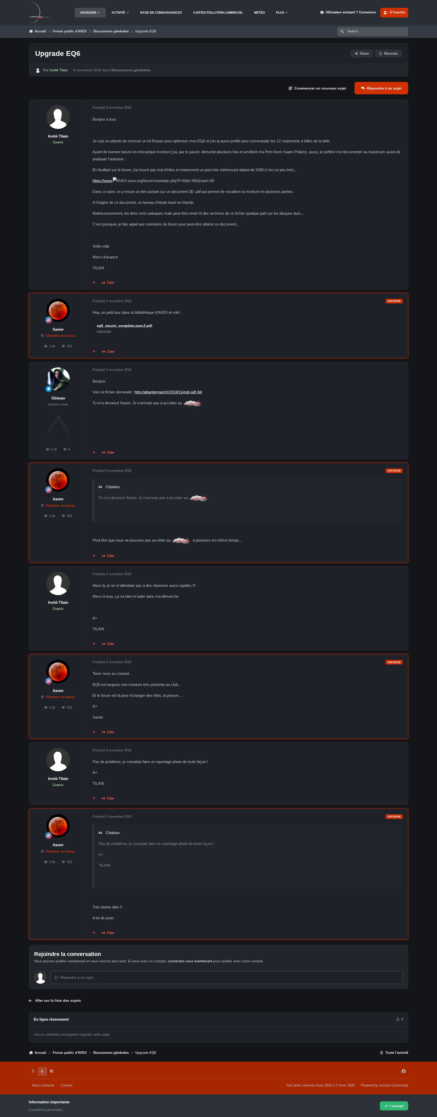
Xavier (58, 329)
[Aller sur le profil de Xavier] (58, 310)
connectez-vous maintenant (190, 961)
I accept (397, 1106)
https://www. (103, 180)
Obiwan (58, 398)
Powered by (384, 1085)
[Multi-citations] (94, 283)
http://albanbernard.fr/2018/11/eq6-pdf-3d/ (168, 392)
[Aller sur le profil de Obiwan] (58, 379)
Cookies (67, 1085)
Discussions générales (131, 70)
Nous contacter (43, 1085)
